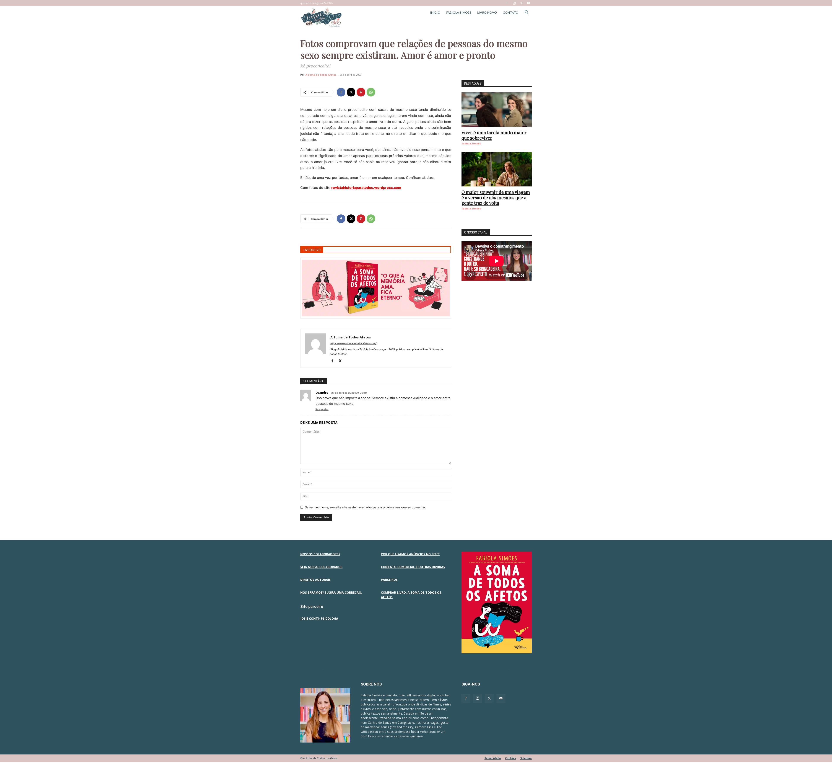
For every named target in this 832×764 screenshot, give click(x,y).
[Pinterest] (361, 92)
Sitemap (526, 758)
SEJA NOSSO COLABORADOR (321, 567)
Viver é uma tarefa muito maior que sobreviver (494, 135)
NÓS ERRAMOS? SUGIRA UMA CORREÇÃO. (331, 592)
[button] (526, 13)
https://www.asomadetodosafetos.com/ (353, 343)
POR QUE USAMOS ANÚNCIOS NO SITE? (410, 554)
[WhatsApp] (371, 92)
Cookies (510, 758)
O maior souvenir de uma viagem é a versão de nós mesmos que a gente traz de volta (496, 197)
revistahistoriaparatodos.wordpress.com (366, 187)
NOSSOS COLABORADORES (320, 554)
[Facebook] (507, 3)
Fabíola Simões (471, 143)
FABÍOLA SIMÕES (458, 12)
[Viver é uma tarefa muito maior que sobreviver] (497, 109)
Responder (321, 409)
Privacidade (492, 758)
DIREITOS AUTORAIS (315, 580)
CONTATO (510, 12)
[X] (521, 3)
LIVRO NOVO (487, 12)
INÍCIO (435, 12)
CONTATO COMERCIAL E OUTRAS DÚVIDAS (413, 567)
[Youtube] (528, 3)
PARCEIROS (389, 580)
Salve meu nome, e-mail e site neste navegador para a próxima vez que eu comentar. (365, 507)
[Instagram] (514, 3)
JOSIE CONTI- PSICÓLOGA (319, 618)
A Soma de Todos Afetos (321, 74)
